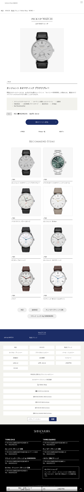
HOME (15, 368)
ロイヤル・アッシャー (15, 352)
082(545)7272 (50, 463)
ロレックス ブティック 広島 (14, 449)
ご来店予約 (68, 363)
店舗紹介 (15, 358)
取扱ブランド (15, 11)
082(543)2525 (13, 454)
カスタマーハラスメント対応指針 (42, 379)
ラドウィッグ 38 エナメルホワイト (54, 299)
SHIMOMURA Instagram (42, 397)
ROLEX (7, 10)
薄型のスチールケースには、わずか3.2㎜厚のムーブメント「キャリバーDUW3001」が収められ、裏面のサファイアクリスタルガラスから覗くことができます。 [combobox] (41, 93)
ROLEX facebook (43, 391)
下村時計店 (11, 5)
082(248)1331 (23, 114)
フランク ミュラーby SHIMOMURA (42, 316)
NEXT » (61, 131)
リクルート (68, 358)
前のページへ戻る (42, 122)
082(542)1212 (13, 463)
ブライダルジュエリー (42, 352)
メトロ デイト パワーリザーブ (20, 221)
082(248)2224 (50, 444)
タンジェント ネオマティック (52, 260)
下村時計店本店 (10, 439)
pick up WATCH (8, 337)
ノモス (9, 82)
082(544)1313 (50, 454)
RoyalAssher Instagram (42, 413)
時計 (2, 11)
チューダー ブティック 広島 (52, 449)
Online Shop (24, 10)
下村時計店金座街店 (49, 439)
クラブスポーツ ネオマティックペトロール (56, 183)
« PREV (22, 131)
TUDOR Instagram (42, 408)
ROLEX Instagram (43, 402)
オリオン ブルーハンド (18, 260)
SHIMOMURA (42, 432)
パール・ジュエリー (68, 352)
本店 (15, 114)
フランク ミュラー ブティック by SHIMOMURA (20, 458)
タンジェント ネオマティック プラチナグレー (25, 183)
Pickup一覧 (42, 131)
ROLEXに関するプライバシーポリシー (42, 374)
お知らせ (15, 363)
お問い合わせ (35, 114)
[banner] (42, 93)
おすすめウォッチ (42, 21)
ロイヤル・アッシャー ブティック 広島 (17, 467)
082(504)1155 (13, 472)
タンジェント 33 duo (50, 221)
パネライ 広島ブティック (51, 458)
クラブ (13, 299)
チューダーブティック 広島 (54, 310)
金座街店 (35, 310)
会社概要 (42, 358)
